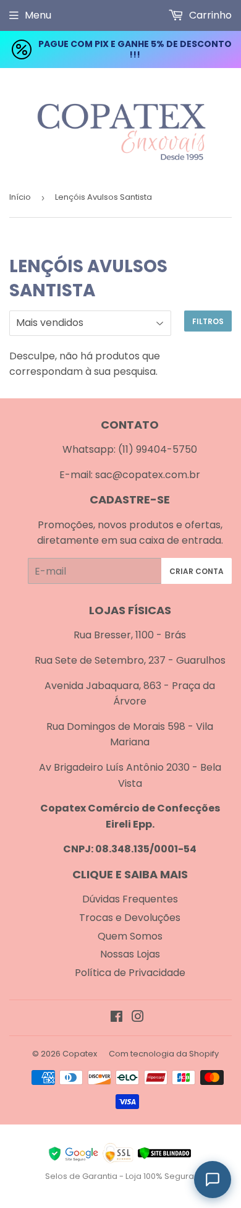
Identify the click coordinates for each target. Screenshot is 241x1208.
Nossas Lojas (130, 954)
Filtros (208, 321)
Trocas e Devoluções (129, 917)
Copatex (79, 1054)
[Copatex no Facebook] (116, 1018)
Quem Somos (130, 936)
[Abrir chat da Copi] (212, 1179)
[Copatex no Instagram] (138, 1018)
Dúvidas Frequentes (130, 899)
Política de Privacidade (130, 973)
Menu (38, 15)
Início (20, 197)
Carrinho (209, 15)
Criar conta (196, 571)
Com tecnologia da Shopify (164, 1054)
